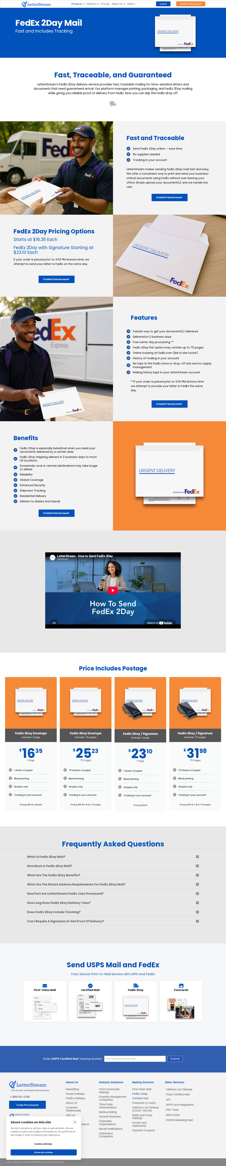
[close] (75, 1121)
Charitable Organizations (107, 1123)
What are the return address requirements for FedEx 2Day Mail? (76, 884)
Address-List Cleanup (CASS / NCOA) (145, 1109)
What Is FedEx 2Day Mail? (46, 857)
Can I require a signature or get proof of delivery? (65, 921)
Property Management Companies (112, 1098)
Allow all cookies (43, 1152)
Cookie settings (43, 1143)
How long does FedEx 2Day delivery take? (59, 903)
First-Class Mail (141, 1089)
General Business (110, 1116)
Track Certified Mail (178, 1094)
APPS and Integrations (180, 1104)
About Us (117, 3)
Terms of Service (47, 1162)
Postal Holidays (75, 1093)
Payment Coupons (143, 1130)
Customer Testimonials (73, 1109)
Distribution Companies (106, 1135)
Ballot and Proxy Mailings (142, 1117)
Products (76, 3)
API (168, 1099)
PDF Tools (172, 1109)
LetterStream (17, 1162)
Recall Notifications (111, 1128)
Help (129, 3)
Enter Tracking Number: (73, 1058)
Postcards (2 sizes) (144, 1103)
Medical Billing (108, 1112)
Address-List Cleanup (179, 1089)
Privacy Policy (58, 1162)
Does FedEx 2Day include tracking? (54, 912)
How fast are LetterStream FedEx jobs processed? (65, 894)
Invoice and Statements (139, 1124)
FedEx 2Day (139, 1093)
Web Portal (173, 1115)
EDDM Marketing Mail (179, 1120)
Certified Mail (140, 1098)
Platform (91, 3)
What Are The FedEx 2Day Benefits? (53, 875)
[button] (113, 858)
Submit (175, 1058)
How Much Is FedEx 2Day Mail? (49, 866)
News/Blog (72, 1089)
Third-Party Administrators (108, 1106)
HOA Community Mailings (109, 1091)
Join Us (70, 1115)
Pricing (105, 3)
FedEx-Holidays (75, 1098)
